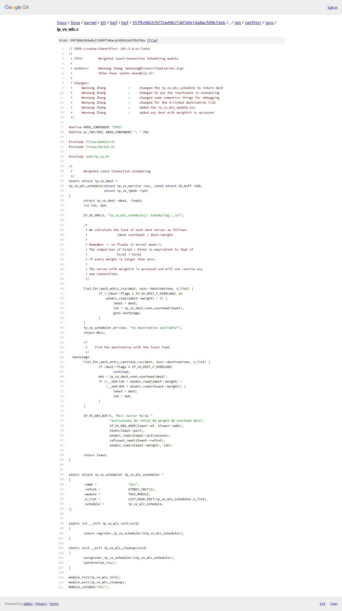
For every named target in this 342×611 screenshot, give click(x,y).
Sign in (332, 7)
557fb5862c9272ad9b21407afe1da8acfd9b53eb (178, 22)
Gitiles (28, 603)
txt (322, 603)
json (333, 603)
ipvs (269, 22)
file (152, 40)
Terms (54, 603)
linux (62, 22)
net (237, 22)
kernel (90, 22)
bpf (113, 22)
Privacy (40, 603)
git (103, 22)
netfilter (253, 22)
